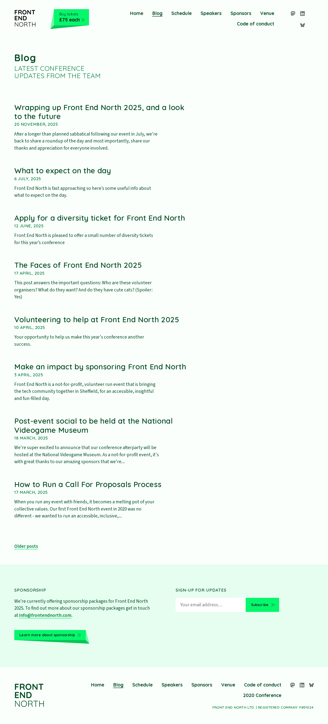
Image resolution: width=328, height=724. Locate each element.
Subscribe (260, 604)
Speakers (211, 13)
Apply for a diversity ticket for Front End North (99, 217)
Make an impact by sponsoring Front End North (100, 366)
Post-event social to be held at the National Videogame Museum (93, 425)
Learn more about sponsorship (47, 634)
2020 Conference (262, 695)
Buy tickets (69, 17)
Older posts (26, 546)
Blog (157, 13)
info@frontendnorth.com (45, 615)
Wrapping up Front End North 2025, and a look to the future (99, 112)
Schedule (181, 13)
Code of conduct (255, 24)
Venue (267, 13)
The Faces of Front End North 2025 (78, 265)
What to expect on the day (62, 170)
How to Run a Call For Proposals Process (87, 484)
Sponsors (240, 13)
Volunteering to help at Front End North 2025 (96, 319)
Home (136, 13)
